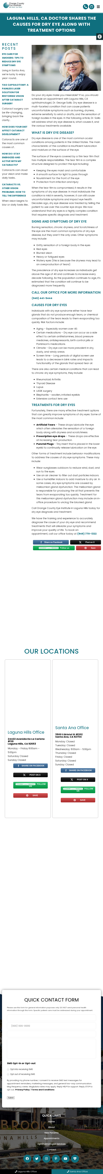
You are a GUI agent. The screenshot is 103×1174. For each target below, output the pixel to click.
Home (51, 1121)
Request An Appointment (91, 6)
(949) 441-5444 (42, 298)
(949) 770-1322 (85, 6)
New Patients (52, 1132)
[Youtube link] (65, 1159)
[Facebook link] (27, 1159)
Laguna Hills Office (27, 1171)
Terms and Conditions (42, 1089)
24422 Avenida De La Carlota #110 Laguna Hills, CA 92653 (26, 741)
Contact (51, 1149)
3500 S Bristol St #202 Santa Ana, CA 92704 (69, 735)
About (51, 1127)
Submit (11, 1098)
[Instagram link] (46, 1159)
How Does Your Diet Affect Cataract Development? (14, 130)
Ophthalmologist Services (51, 1143)
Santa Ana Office (79, 1171)
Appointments (51, 1138)
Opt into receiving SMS (21, 1069)
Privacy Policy (22, 1089)
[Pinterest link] (56, 1159)
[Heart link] (75, 1159)
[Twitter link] (37, 1159)
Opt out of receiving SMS (22, 1074)
